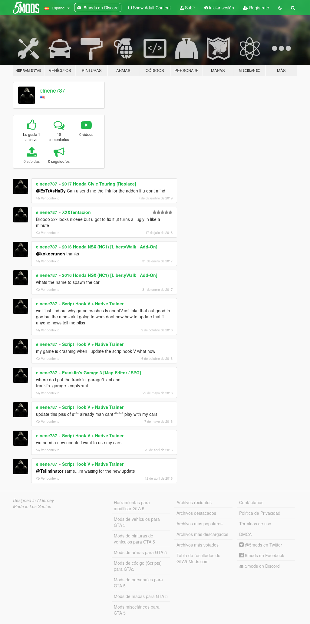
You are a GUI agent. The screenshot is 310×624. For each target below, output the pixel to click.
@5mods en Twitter (263, 545)
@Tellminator (49, 471)
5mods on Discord (262, 566)
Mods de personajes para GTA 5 (138, 582)
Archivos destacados (196, 513)
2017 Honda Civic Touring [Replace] (99, 184)
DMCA (245, 534)
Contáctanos (251, 502)
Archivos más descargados (202, 534)
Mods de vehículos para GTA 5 (137, 522)
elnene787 (52, 90)
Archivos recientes (194, 502)
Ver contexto (50, 197)
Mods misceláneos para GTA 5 (137, 610)
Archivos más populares (199, 524)
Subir (189, 8)
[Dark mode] (280, 7)
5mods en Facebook (264, 555)
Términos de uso (255, 524)
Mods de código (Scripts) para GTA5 (138, 566)
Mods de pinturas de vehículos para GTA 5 (134, 539)
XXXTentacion (76, 212)
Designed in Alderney (33, 500)
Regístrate (258, 8)
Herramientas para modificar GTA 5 (132, 505)
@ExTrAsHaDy (51, 191)
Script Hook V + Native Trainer (93, 304)
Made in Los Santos (32, 506)
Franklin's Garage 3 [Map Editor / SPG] (101, 372)
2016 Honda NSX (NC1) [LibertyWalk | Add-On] (109, 247)
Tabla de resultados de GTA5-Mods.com (198, 558)
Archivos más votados (197, 545)
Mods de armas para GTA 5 (140, 552)
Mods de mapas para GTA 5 (141, 596)
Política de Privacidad (259, 513)
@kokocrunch (50, 254)
